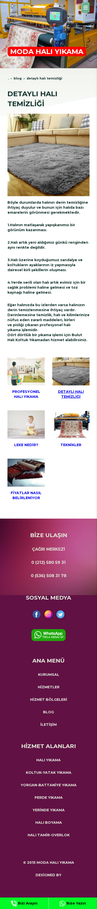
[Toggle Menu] (86, 7)
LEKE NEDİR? (26, 445)
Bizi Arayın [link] (27, 903)
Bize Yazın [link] (75, 903)
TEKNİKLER (70, 445)
